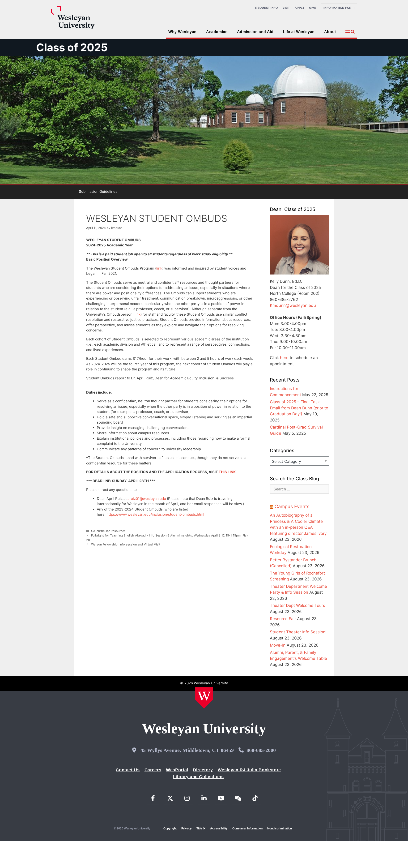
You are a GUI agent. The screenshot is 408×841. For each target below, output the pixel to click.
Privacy (186, 828)
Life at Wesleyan (299, 32)
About (330, 32)
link (159, 268)
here (284, 357)
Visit (286, 7)
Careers (152, 770)
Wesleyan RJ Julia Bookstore (249, 770)
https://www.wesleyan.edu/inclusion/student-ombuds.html (155, 514)
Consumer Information (247, 828)
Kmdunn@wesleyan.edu (293, 305)
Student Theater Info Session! (298, 632)
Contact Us (128, 770)
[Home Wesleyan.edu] (204, 697)
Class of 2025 (72, 47)
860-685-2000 (261, 750)
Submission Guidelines (98, 191)
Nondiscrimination (279, 828)
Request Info (266, 7)
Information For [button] (338, 7)
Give (312, 7)
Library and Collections (198, 776)
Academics (217, 32)
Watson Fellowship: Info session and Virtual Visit (125, 544)
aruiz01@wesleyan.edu (147, 498)
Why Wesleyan (182, 32)
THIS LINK (227, 472)
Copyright (170, 828)
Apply (300, 7)
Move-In (277, 645)
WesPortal (177, 770)
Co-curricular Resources (108, 531)
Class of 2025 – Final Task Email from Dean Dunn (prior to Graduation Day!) (299, 407)
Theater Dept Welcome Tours (297, 605)
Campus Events (292, 506)
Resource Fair (283, 618)
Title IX (200, 828)
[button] (350, 32)
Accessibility (219, 828)
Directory (203, 770)
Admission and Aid (255, 32)
